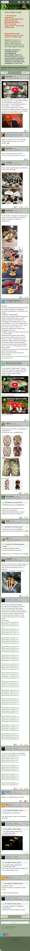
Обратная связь (15, 940)
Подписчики (13, 922)
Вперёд (24, 72)
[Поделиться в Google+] (7, 934)
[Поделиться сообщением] (27, 78)
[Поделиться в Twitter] (2, 934)
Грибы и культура (20, 69)
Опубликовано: (14, 78)
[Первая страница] (2, 73)
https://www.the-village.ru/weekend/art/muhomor (14, 155)
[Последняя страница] (28, 73)
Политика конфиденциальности (14, 939)
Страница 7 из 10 (15, 72)
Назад (5, 72)
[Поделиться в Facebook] (4, 934)
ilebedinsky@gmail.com (13, 56)
